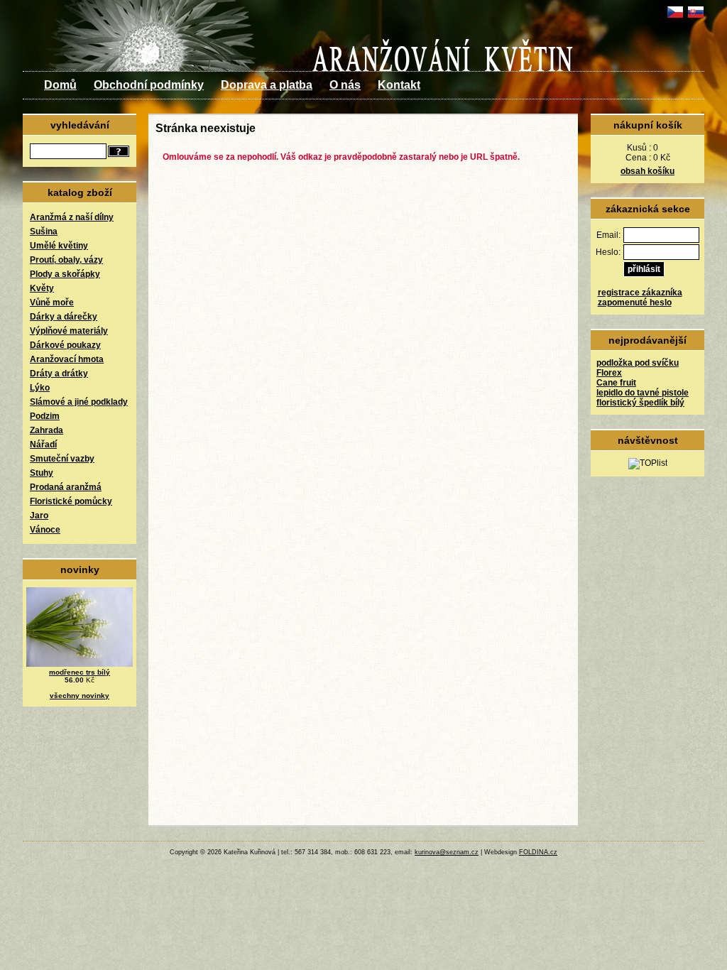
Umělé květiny (59, 246)
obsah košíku (647, 171)
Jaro (39, 516)
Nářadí (43, 444)
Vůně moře (52, 302)
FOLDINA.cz (538, 852)
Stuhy (41, 473)
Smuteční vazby (62, 459)
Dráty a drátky (59, 373)
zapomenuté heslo (635, 302)
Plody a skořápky (65, 274)
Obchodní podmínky (149, 85)
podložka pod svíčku (637, 363)
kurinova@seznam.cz (447, 852)
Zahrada (46, 430)
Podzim (45, 416)
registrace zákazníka (640, 293)
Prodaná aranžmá (66, 487)
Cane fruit (616, 383)
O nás (345, 85)
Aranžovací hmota (67, 359)
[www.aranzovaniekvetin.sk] (695, 18)
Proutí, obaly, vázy (66, 260)
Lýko (40, 388)
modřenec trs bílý (79, 672)
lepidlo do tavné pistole (642, 393)
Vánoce (45, 530)
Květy (42, 288)
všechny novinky (79, 695)
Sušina (44, 231)
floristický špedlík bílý (640, 403)
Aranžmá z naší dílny (72, 217)
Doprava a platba (266, 85)
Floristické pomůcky (71, 501)
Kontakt (399, 85)
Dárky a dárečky (63, 317)
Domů (60, 85)
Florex (609, 373)
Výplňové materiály (69, 331)
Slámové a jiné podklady (79, 402)
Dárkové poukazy (65, 345)
